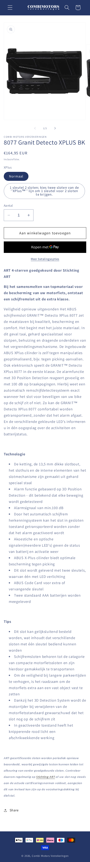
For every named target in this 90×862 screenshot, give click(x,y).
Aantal (8, 205)
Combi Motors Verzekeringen (50, 856)
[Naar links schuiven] (35, 128)
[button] (10, 7)
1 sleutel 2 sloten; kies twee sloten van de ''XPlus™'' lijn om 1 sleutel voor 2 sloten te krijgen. (44, 191)
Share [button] (14, 810)
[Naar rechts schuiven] (55, 128)
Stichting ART (45, 777)
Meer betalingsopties (45, 259)
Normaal (16, 176)
